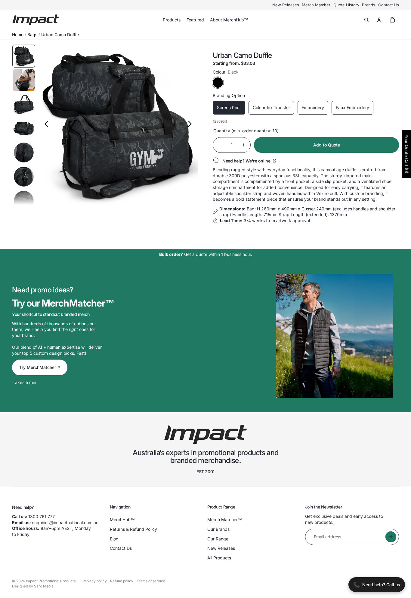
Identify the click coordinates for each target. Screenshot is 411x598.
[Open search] (366, 20)
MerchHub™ (122, 519)
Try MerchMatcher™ (39, 367)
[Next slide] (191, 124)
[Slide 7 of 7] (24, 201)
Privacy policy (94, 581)
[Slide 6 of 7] (24, 176)
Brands (368, 4)
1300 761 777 (41, 516)
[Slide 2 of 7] (24, 80)
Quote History (346, 4)
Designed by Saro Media (33, 586)
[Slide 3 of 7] (24, 104)
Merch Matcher (316, 4)
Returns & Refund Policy (133, 529)
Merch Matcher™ (224, 519)
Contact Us (388, 4)
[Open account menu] (379, 20)
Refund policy (121, 581)
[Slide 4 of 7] (24, 128)
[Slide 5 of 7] (24, 152)
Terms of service (151, 581)
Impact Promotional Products (51, 581)
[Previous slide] (44, 124)
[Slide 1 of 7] (24, 56)
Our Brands (218, 529)
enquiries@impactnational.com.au (65, 522)
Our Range (217, 538)
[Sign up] (390, 536)
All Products (219, 557)
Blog (114, 538)
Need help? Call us (376, 584)
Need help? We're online (246, 160)
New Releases (285, 4)
